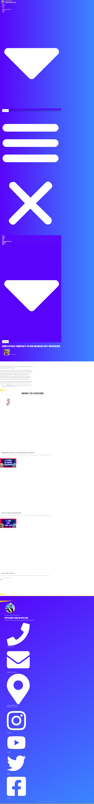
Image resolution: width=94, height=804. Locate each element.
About (3, 5)
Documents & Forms (6, 9)
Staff (3, 6)
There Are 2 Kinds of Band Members (11, 513)
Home (3, 4)
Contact (5, 110)
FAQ (3, 8)
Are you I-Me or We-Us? (7, 573)
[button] (30, 172)
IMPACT (3, 10)
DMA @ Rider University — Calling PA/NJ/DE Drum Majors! (17, 453)
